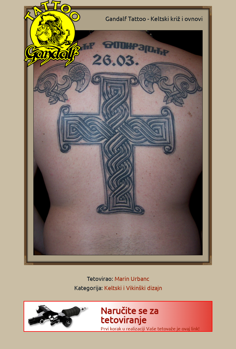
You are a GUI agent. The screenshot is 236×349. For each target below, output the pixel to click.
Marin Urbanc (131, 278)
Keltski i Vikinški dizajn (133, 287)
